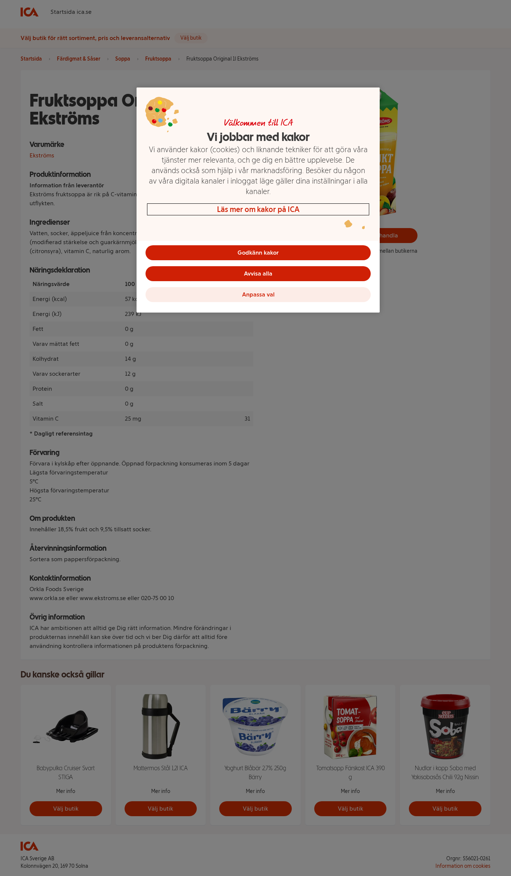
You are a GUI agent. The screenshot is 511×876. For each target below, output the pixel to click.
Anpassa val (258, 294)
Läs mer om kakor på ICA (258, 209)
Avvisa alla (258, 273)
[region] (258, 200)
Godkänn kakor (258, 252)
